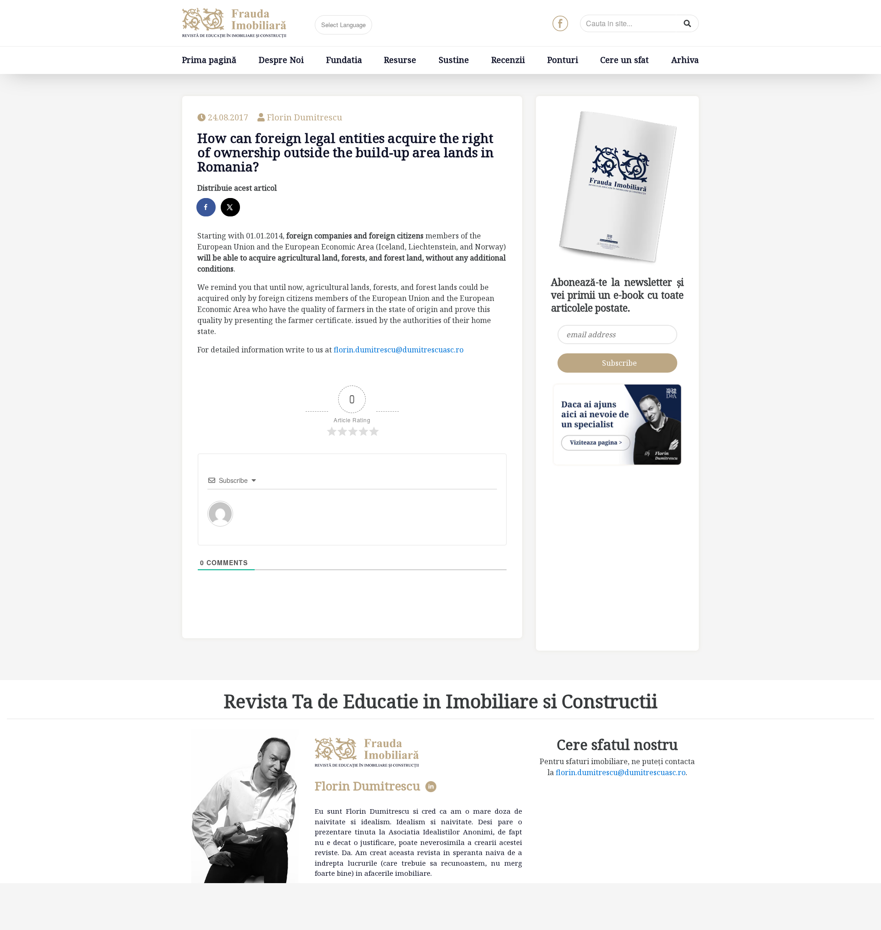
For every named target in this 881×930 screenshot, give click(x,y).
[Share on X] (231, 207)
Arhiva (685, 59)
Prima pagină (209, 59)
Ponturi (562, 59)
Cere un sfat (624, 59)
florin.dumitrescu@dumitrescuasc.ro (398, 350)
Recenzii (508, 59)
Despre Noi (281, 59)
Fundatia (344, 59)
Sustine (454, 59)
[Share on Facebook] (206, 207)
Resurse (400, 59)
